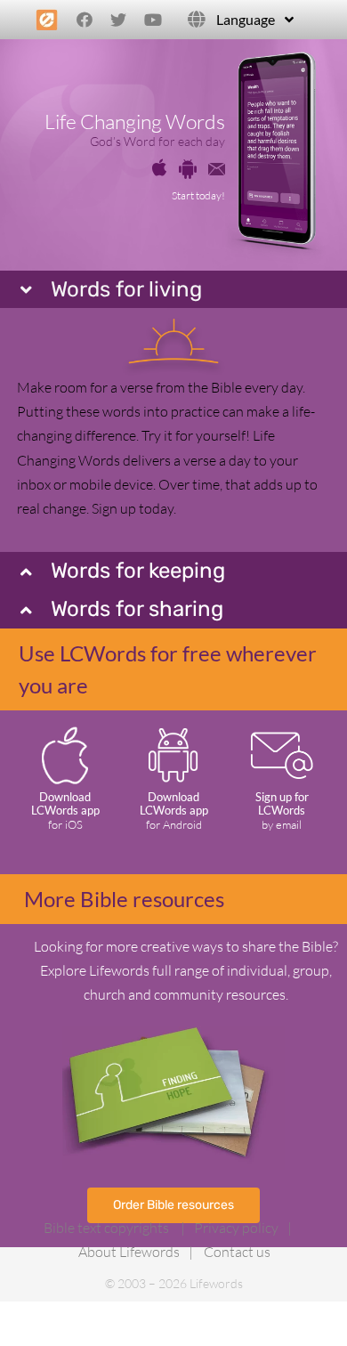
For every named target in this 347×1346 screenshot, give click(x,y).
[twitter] (118, 20)
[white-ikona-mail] (282, 736)
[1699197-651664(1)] (159, 165)
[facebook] (85, 20)
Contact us (237, 1252)
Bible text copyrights (106, 1228)
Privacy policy (236, 1228)
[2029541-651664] (188, 166)
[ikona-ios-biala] (64, 728)
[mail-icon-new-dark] (217, 170)
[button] (173, 290)
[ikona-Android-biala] (173, 731)
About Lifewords (129, 1252)
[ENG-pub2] (173, 1033)
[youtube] (153, 20)
